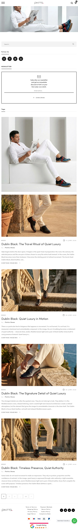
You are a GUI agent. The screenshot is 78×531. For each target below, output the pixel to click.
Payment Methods (46, 507)
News (3, 240)
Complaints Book (45, 514)
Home (36, 23)
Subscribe (40, 97)
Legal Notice (31, 514)
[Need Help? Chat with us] (74, 520)
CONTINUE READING (9, 263)
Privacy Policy (32, 511)
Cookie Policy (45, 511)
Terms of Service (31, 507)
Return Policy (46, 509)
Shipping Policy (32, 509)
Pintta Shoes (10, 247)
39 (26, 496)
